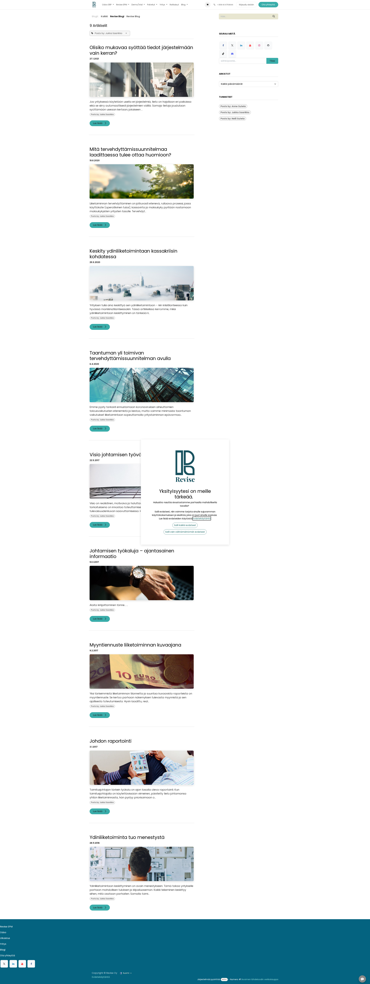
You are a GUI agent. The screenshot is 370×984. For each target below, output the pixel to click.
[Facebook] (223, 45)
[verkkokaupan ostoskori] (207, 5)
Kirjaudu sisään (246, 4)
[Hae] (273, 16)
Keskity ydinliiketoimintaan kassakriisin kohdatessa (133, 253)
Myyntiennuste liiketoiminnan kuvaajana (135, 645)
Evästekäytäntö (101, 977)
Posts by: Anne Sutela (233, 106)
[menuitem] (108, 4)
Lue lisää (98, 123)
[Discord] (232, 53)
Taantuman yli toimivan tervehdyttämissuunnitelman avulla (130, 355)
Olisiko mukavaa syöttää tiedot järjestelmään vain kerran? (141, 50)
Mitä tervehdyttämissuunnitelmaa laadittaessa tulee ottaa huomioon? (130, 152)
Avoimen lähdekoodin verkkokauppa (260, 979)
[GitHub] (268, 45)
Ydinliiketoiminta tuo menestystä (127, 837)
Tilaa (272, 61)
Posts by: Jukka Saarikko (102, 114)
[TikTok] (223, 53)
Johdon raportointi (111, 741)
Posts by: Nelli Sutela (233, 118)
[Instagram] (259, 45)
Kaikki (104, 16)
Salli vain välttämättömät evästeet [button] (185, 531)
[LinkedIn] (241, 45)
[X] (232, 45)
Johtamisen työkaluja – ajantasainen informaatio (132, 553)
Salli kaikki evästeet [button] (185, 525)
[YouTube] (250, 45)
